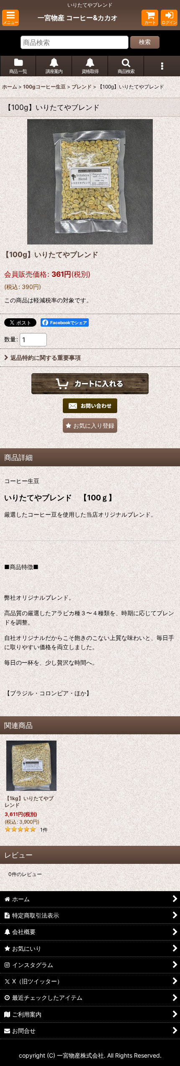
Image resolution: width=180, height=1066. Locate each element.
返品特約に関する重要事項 (45, 357)
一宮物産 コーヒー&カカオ (78, 17)
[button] (10, 18)
